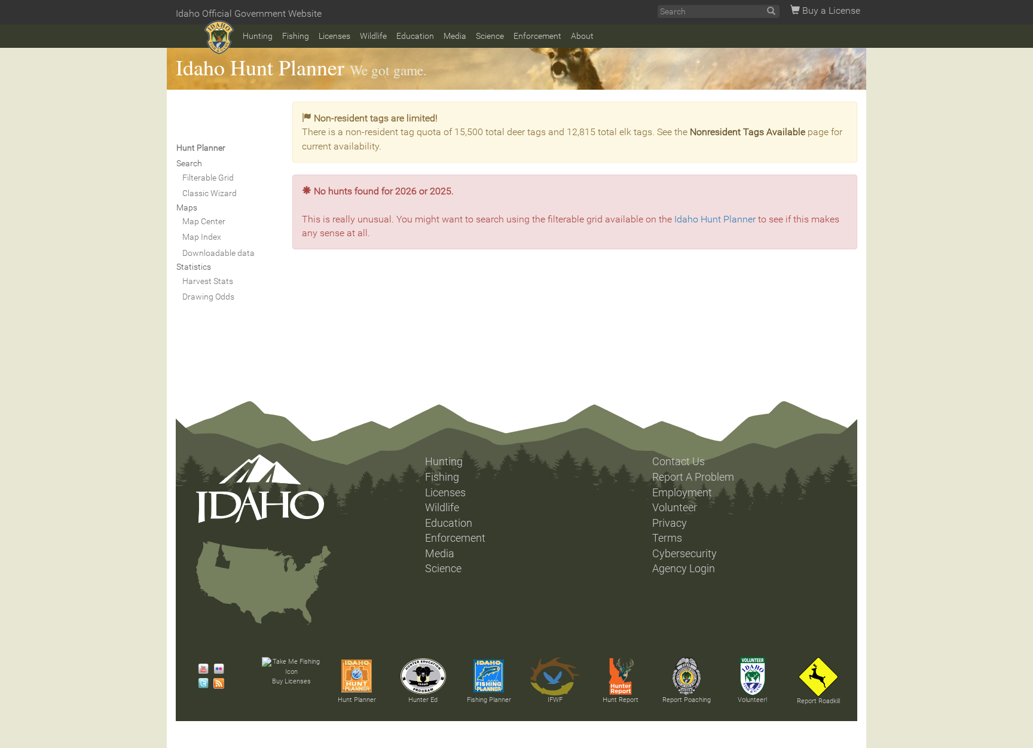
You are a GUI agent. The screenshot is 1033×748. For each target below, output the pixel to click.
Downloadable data (218, 253)
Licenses (334, 36)
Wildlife (373, 36)
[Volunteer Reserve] (752, 676)
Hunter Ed (423, 700)
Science (490, 36)
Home (219, 37)
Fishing (295, 36)
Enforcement (537, 36)
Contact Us (678, 462)
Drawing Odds (208, 296)
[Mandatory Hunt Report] (620, 676)
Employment (682, 493)
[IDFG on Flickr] (216, 669)
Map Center (203, 221)
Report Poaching (686, 700)
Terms (667, 538)
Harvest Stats (207, 281)
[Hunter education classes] (423, 676)
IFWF (555, 700)
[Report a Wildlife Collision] (818, 677)
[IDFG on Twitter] (200, 683)
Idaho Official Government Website (249, 13)
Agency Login (683, 569)
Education (415, 36)
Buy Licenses (291, 681)
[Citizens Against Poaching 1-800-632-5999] (686, 676)
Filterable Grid (208, 177)
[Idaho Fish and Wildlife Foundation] (554, 676)
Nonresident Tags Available (747, 132)
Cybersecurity (684, 554)
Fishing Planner (489, 700)
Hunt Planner (357, 700)
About (582, 36)
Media (455, 36)
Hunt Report (620, 700)
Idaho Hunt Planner (260, 67)
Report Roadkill (818, 701)
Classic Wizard (209, 193)
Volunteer (674, 508)
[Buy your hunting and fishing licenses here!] (291, 667)
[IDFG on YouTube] (200, 669)
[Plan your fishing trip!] (489, 676)
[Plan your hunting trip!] (357, 676)
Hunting (258, 36)
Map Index (201, 237)
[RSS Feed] (216, 683)
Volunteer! (752, 700)
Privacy (669, 523)
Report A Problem (693, 477)
